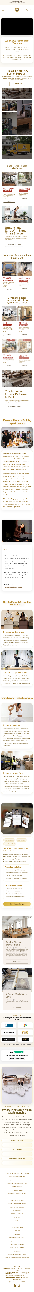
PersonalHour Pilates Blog (17, 1214)
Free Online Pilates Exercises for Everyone (17, 1180)
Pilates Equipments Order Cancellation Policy (17, 1241)
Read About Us (17, 1006)
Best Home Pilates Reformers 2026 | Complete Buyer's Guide (17, 1173)
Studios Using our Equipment (17, 1227)
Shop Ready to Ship (17, 84)
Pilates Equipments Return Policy (17, 1247)
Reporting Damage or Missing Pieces (17, 1244)
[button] (2, 10)
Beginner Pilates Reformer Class (17, 1200)
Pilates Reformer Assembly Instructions (17, 1176)
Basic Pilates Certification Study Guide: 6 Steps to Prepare (17, 1258)
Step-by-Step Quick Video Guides (17, 1207)
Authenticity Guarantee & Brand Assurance (17, 1204)
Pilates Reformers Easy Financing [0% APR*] (17, 1193)
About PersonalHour (17, 1210)
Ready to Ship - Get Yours (14, 244)
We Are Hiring (17, 1217)
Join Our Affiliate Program (17, 1190)
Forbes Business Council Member (13, 587)
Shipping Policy (17, 1231)
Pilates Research (17, 1224)
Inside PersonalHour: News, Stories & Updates (17, 1183)
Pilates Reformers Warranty (17, 1197)
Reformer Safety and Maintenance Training (17, 1254)
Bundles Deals (17, 960)
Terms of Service (17, 1251)
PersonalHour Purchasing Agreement (17, 1237)
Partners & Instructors (17, 1187)
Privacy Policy (17, 1234)
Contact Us (17, 1220)
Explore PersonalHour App (17, 904)
